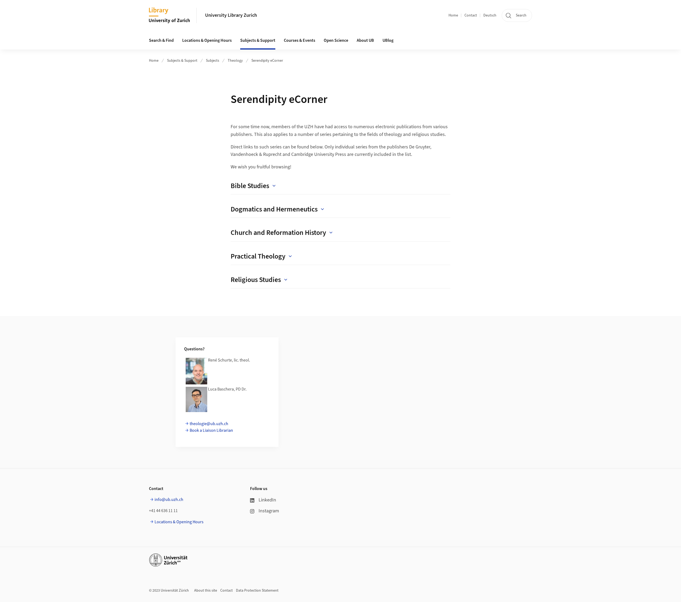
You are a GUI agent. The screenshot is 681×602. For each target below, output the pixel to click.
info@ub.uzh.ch (169, 500)
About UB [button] (365, 40)
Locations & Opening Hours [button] (207, 40)
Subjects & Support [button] (257, 40)
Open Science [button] (336, 40)
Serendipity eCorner (267, 60)
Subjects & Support (182, 60)
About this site (205, 590)
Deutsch (489, 15)
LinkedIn (267, 500)
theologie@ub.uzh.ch (209, 424)
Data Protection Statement (257, 590)
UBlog (388, 40)
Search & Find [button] (161, 40)
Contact (470, 15)
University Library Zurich (231, 15)
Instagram (269, 511)
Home (453, 15)
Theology (235, 60)
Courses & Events (299, 40)
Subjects (212, 60)
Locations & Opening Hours (179, 522)
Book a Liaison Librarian (211, 430)
